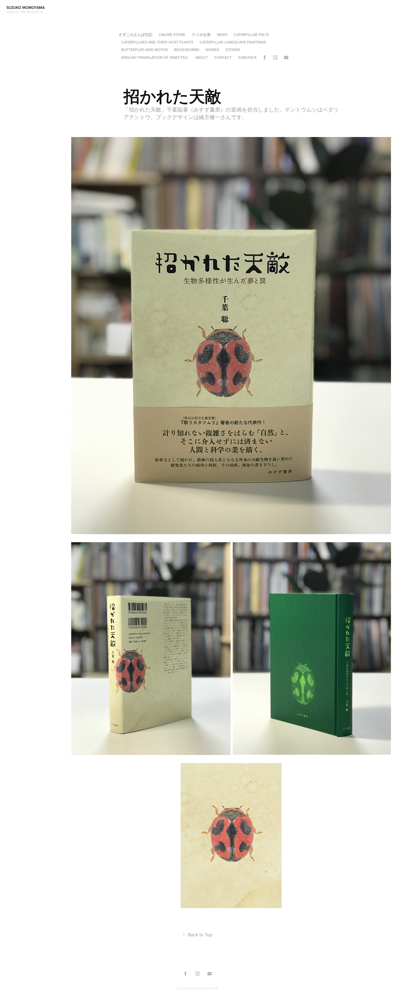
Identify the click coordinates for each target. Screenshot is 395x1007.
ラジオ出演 (201, 34)
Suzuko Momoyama (26, 7)
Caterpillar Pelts (251, 34)
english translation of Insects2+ (155, 57)
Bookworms (186, 49)
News (222, 34)
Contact (223, 57)
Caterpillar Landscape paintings (233, 42)
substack (247, 57)
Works (212, 49)
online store (172, 34)
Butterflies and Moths (144, 49)
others (232, 49)
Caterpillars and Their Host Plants (157, 42)
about (201, 57)
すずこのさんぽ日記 (135, 34)
